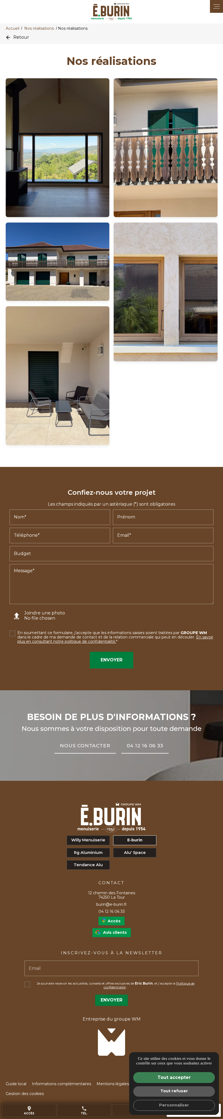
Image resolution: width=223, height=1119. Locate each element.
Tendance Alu (88, 864)
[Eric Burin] (111, 12)
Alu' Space (135, 852)
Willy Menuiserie (88, 840)
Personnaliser (174, 1105)
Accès (29, 1110)
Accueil (12, 28)
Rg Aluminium (88, 852)
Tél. (84, 1110)
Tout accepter (174, 1077)
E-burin (135, 840)
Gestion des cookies (25, 1093)
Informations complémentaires (61, 1084)
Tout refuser (174, 1090)
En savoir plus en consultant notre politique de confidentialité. (115, 639)
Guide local (16, 1083)
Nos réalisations (39, 28)
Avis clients (115, 932)
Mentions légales (113, 1083)
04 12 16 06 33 (111, 911)
